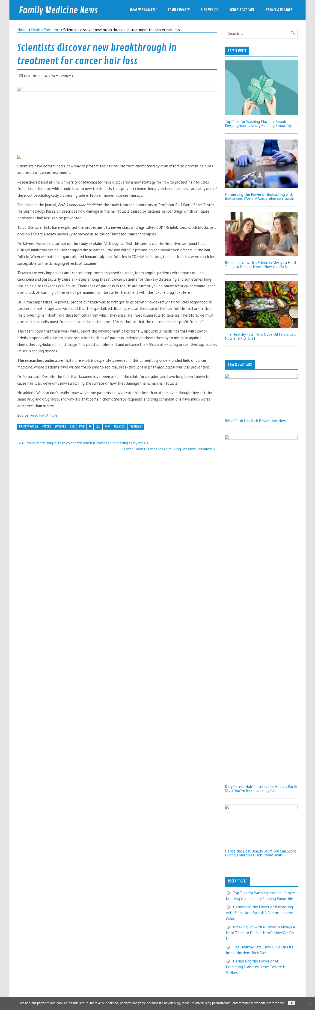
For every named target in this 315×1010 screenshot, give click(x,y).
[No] (309, 1003)
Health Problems (143, 9)
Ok (292, 1003)
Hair (82, 426)
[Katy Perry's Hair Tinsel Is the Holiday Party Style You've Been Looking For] (261, 438)
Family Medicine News (58, 10)
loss (97, 426)
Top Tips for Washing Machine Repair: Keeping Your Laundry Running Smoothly (258, 123)
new (107, 426)
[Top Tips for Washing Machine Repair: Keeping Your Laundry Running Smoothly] (261, 113)
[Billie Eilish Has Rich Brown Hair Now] (261, 377)
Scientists (119, 426)
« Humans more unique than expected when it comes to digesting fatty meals (83, 443)
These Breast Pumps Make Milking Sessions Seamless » (169, 449)
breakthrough (28, 426)
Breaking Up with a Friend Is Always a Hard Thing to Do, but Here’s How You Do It (260, 264)
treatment (135, 426)
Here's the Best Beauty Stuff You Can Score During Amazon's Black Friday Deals (260, 853)
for (72, 426)
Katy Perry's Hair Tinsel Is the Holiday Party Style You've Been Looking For (261, 788)
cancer (46, 426)
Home (22, 29)
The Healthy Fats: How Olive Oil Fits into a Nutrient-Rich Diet (260, 336)
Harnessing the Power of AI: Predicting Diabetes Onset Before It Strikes (256, 967)
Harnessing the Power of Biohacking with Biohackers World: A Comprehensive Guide (259, 196)
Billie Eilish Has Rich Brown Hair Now (255, 420)
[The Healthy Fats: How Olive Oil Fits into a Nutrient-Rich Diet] (261, 326)
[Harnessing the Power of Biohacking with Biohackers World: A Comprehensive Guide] (261, 186)
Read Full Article (43, 415)
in (90, 426)
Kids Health (210, 9)
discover (60, 426)
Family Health (179, 9)
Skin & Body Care (242, 9)
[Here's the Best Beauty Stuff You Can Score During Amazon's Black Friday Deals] (261, 807)
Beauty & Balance (278, 9)
